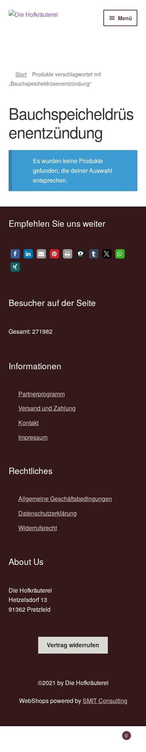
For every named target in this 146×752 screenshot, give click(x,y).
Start (21, 74)
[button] (15, 254)
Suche (73, 739)
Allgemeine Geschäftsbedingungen (65, 498)
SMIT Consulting (105, 700)
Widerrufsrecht (37, 527)
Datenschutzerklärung (47, 513)
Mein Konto (24, 739)
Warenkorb (112, 733)
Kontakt (28, 422)
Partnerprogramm (41, 393)
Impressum (33, 437)
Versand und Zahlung (47, 408)
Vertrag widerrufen (73, 645)
